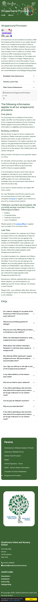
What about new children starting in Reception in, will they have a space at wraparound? (17, 348)
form (13, 199)
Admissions (5, 579)
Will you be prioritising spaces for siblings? (15, 323)
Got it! (31, 599)
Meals (6, 460)
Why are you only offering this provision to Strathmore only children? (18, 331)
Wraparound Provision (12, 476)
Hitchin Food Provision (12, 456)
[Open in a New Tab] (4, 98)
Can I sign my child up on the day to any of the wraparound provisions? (18, 367)
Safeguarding (6, 584)
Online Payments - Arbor (13, 464)
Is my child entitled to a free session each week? (16, 375)
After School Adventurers (12, 87)
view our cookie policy (14, 600)
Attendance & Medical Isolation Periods (18, 448)
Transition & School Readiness (15, 472)
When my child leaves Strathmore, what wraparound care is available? (17, 339)
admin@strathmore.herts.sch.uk (15, 566)
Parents (10, 15)
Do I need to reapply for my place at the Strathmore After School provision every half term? (18, 313)
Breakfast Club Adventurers (13, 76)
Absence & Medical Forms (14, 452)
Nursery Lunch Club (10, 82)
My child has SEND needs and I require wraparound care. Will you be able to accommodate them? (17, 358)
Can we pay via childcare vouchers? (16, 401)
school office (21, 224)
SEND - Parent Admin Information (17, 468)
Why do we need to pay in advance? (16, 382)
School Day (5, 582)
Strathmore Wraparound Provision (17, 93)
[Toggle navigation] (34, 3)
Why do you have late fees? (13, 406)
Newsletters (5, 576)
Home (3, 15)
